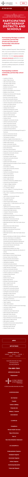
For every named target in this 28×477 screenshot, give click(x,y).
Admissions (14, 392)
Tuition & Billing (14, 404)
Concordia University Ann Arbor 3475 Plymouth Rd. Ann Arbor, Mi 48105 (14, 362)
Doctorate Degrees (14, 458)
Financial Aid (14, 408)
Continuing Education (14, 464)
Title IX (14, 436)
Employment (14, 375)
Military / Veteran (14, 411)
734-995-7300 (14, 368)
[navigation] (14, 8)
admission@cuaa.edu (14, 372)
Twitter (13, 354)
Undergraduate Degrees (14, 451)
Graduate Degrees (14, 454)
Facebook (7, 354)
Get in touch (14, 346)
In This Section (7, 8)
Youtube (20, 354)
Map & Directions (14, 433)
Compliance (14, 426)
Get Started (14, 398)
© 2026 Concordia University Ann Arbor (14, 386)
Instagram (17, 356)
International (14, 414)
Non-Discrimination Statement (14, 439)
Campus (14, 420)
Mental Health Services (14, 429)
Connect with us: (13, 352)
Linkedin (11, 356)
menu (23, 3)
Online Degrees (14, 461)
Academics (14, 445)
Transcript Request (14, 468)
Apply (14, 340)
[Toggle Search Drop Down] (16, 3)
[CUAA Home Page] (7, 3)
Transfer (14, 401)
